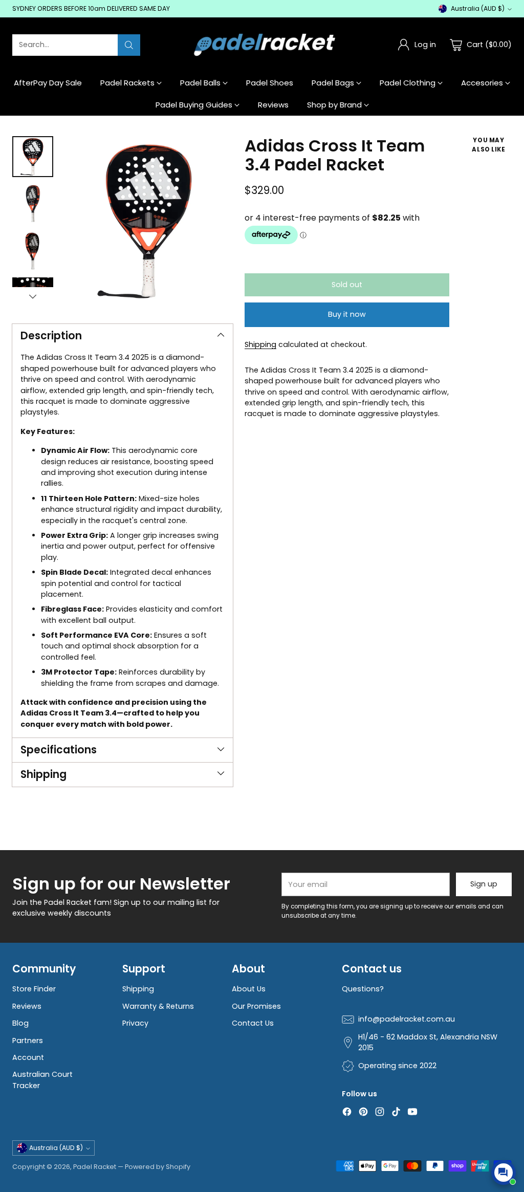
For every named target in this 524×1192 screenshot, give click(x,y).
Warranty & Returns (158, 1006)
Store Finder (34, 989)
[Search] (129, 45)
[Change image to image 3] (32, 250)
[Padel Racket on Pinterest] (363, 1113)
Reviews (26, 1006)
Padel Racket (94, 1166)
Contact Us (253, 1023)
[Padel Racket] (262, 45)
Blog (20, 1023)
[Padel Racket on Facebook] (347, 1113)
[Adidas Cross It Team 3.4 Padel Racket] (148, 221)
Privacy (135, 1023)
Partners (27, 1040)
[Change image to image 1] (32, 156)
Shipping (260, 344)
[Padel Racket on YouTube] (412, 1113)
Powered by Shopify (157, 1166)
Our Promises (256, 1006)
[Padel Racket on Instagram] (380, 1113)
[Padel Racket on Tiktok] (396, 1113)
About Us (249, 989)
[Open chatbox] (503, 1172)
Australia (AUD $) (478, 8)
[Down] (32, 296)
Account (28, 1057)
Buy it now (347, 314)
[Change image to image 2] (32, 203)
